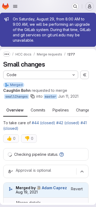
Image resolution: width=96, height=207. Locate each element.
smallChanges (16, 96)
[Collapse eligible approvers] (82, 171)
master (50, 96)
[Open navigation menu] (15, 6)
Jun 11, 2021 (68, 96)
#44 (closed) (43, 122)
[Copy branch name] (32, 96)
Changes (84, 110)
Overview (14, 110)
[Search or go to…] (75, 6)
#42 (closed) (67, 122)
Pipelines (61, 110)
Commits (38, 110)
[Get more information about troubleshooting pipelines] (61, 154)
